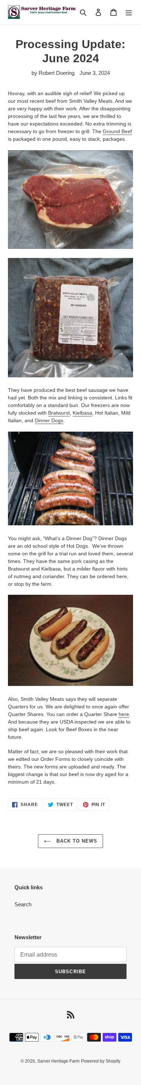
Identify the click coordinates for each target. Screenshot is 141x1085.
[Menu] (128, 12)
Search (22, 904)
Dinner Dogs (49, 420)
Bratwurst (59, 413)
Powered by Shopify (100, 1061)
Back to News (76, 841)
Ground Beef (117, 131)
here (124, 714)
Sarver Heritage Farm (58, 1061)
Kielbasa (82, 413)
